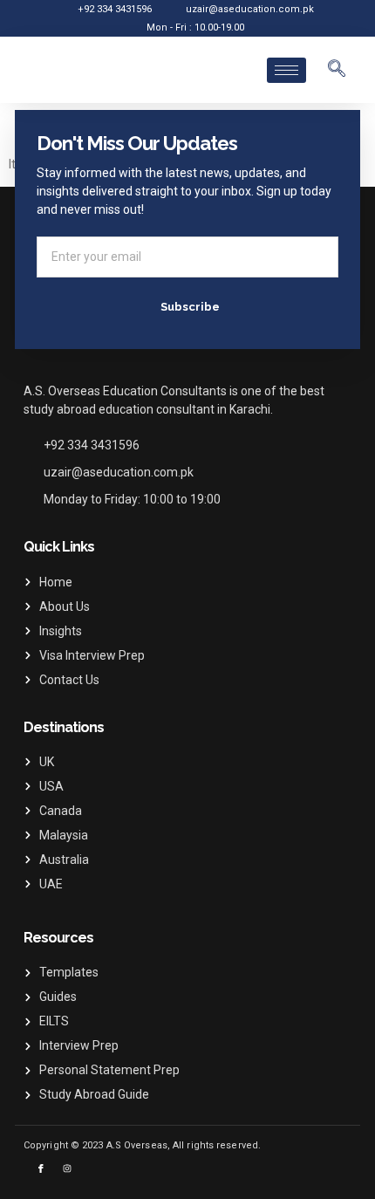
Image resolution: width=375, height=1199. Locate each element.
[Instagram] (67, 1168)
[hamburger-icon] (286, 70)
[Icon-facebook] (41, 1168)
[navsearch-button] (336, 69)
